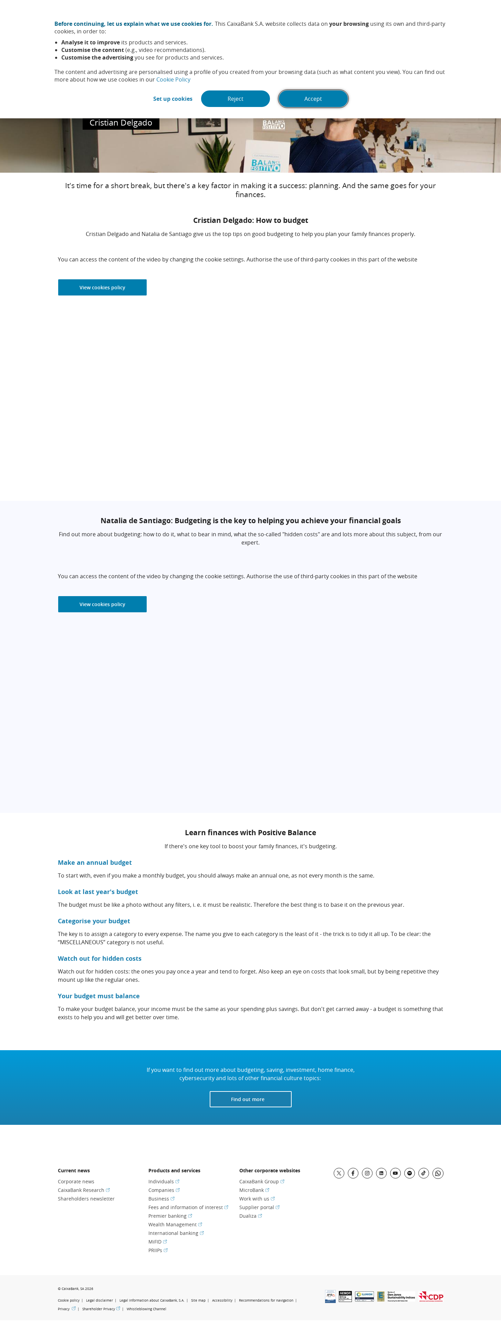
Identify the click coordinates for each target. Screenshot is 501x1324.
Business (161, 1198)
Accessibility (222, 1300)
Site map (198, 1300)
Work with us (257, 1198)
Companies (164, 1190)
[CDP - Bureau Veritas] (430, 1299)
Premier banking (170, 1216)
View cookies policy (102, 287)
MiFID (157, 1241)
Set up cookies (172, 99)
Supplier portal (259, 1207)
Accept (313, 99)
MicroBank (254, 1190)
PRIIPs (158, 1250)
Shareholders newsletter (86, 1198)
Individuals (163, 1181)
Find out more (261, 1099)
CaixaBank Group (261, 1181)
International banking (176, 1233)
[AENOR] (345, 1300)
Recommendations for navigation (266, 1300)
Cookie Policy (173, 79)
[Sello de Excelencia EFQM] (381, 1299)
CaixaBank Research (84, 1190)
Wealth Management (175, 1224)
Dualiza (250, 1216)
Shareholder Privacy (101, 1308)
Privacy (67, 1308)
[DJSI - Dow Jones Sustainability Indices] (401, 1299)
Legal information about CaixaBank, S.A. (152, 1300)
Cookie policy (69, 1300)
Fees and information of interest (188, 1207)
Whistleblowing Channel (146, 1309)
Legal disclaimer (99, 1300)
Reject (235, 99)
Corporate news (76, 1181)
